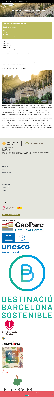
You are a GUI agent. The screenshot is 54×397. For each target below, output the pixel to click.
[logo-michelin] (5, 369)
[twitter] (48, 6)
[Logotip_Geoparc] (23, 222)
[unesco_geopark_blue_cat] (16, 233)
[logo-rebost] (11, 341)
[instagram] (7, 202)
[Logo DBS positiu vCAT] (27, 255)
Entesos (27, 395)
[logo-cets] (6, 336)
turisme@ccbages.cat (6, 150)
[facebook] (46, 6)
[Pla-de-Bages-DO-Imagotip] (18, 374)
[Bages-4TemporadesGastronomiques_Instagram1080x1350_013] (12, 347)
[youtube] (5, 202)
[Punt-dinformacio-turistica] (9, 319)
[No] (52, 394)
